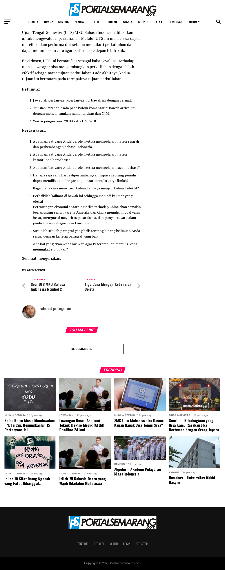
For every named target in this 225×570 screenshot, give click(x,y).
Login (127, 543)
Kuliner (143, 21)
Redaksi (99, 543)
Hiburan (111, 21)
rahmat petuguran (55, 309)
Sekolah (80, 21)
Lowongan (175, 21)
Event (158, 21)
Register (142, 543)
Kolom (193, 21)
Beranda (32, 21)
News (47, 21)
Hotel (96, 21)
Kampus (63, 21)
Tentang (83, 543)
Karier (113, 543)
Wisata (127, 21)
